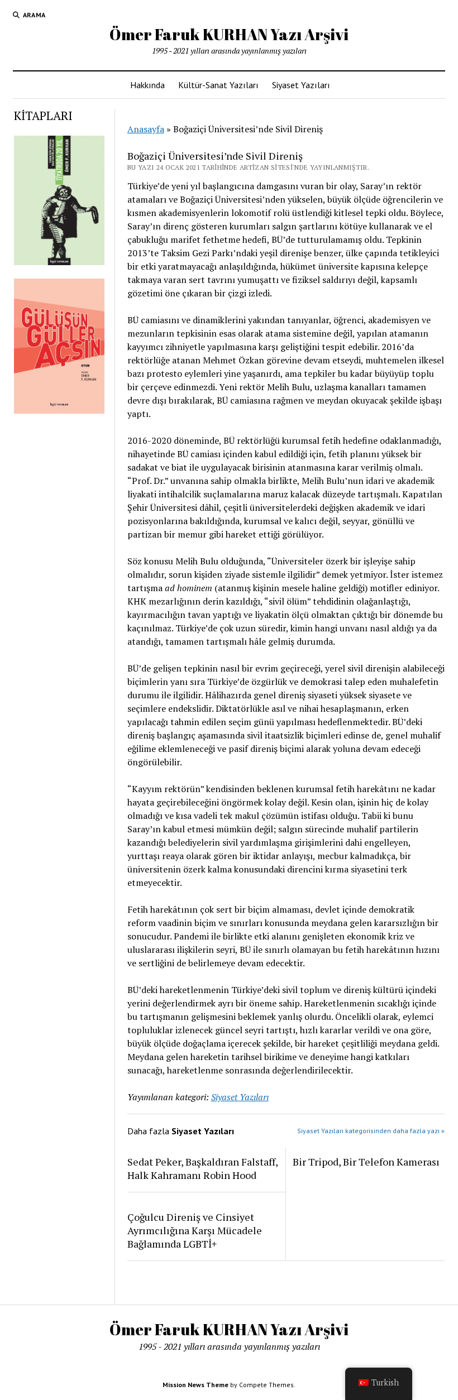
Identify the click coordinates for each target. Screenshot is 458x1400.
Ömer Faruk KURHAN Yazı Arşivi (229, 34)
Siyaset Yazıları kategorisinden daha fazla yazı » (371, 1130)
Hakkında (147, 84)
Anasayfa (145, 129)
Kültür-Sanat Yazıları (218, 84)
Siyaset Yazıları (301, 84)
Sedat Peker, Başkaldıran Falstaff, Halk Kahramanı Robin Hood (202, 1168)
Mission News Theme (195, 1384)
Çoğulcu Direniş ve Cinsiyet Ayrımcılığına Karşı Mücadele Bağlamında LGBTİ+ (194, 1230)
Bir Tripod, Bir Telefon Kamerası (366, 1161)
